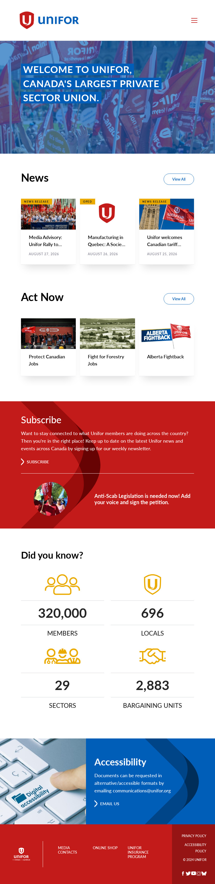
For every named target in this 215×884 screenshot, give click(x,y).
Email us (109, 803)
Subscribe (38, 461)
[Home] (51, 20)
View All (178, 179)
